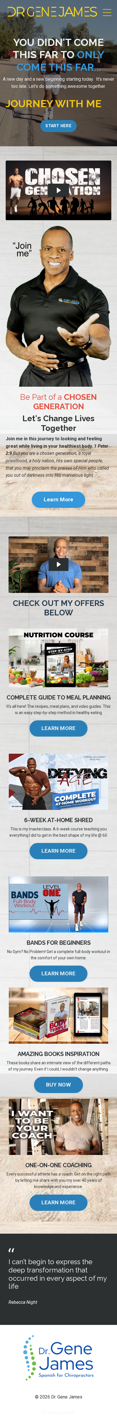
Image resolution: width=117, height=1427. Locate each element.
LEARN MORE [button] (58, 728)
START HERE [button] (58, 125)
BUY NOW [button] (58, 1084)
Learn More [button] (59, 499)
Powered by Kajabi (58, 1412)
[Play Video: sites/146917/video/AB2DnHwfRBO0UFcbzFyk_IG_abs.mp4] (58, 190)
